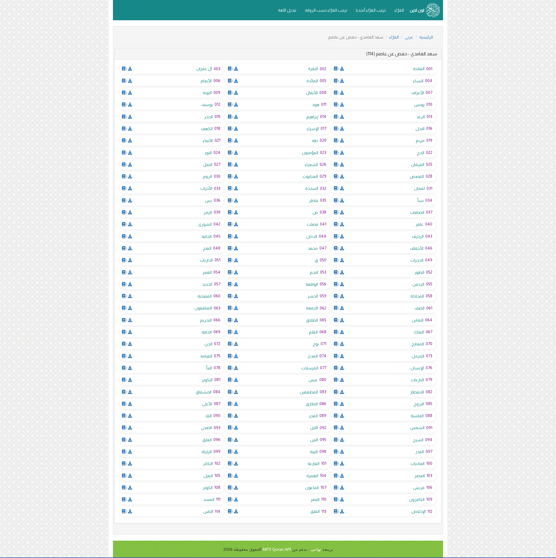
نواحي (316, 549)
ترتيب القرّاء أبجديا (371, 10)
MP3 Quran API (277, 549)
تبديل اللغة (287, 10)
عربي (409, 37)
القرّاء (399, 10)
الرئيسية (426, 37)
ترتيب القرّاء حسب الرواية (326, 10)
